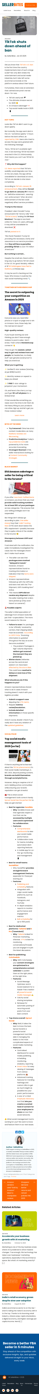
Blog (34, 10)
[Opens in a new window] (16, 1133)
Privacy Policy (36, 1384)
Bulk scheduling (23, 919)
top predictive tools (17, 442)
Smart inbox (22, 1066)
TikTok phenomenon (21, 767)
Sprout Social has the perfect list (18, 800)
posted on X (15, 231)
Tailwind (21, 934)
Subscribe (30, 5)
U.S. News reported (12, 168)
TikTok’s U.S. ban (26, 65)
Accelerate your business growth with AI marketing (15, 1238)
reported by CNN (12, 139)
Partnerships (28, 1383)
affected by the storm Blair (20, 667)
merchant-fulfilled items (24, 497)
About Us (27, 10)
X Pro (23, 939)
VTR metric (24, 702)
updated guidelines (15, 725)
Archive (13, 1176)
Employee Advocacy (25, 1098)
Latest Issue (7, 10)
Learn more (19, 415)
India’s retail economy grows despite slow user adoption (17, 1299)
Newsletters (17, 10)
